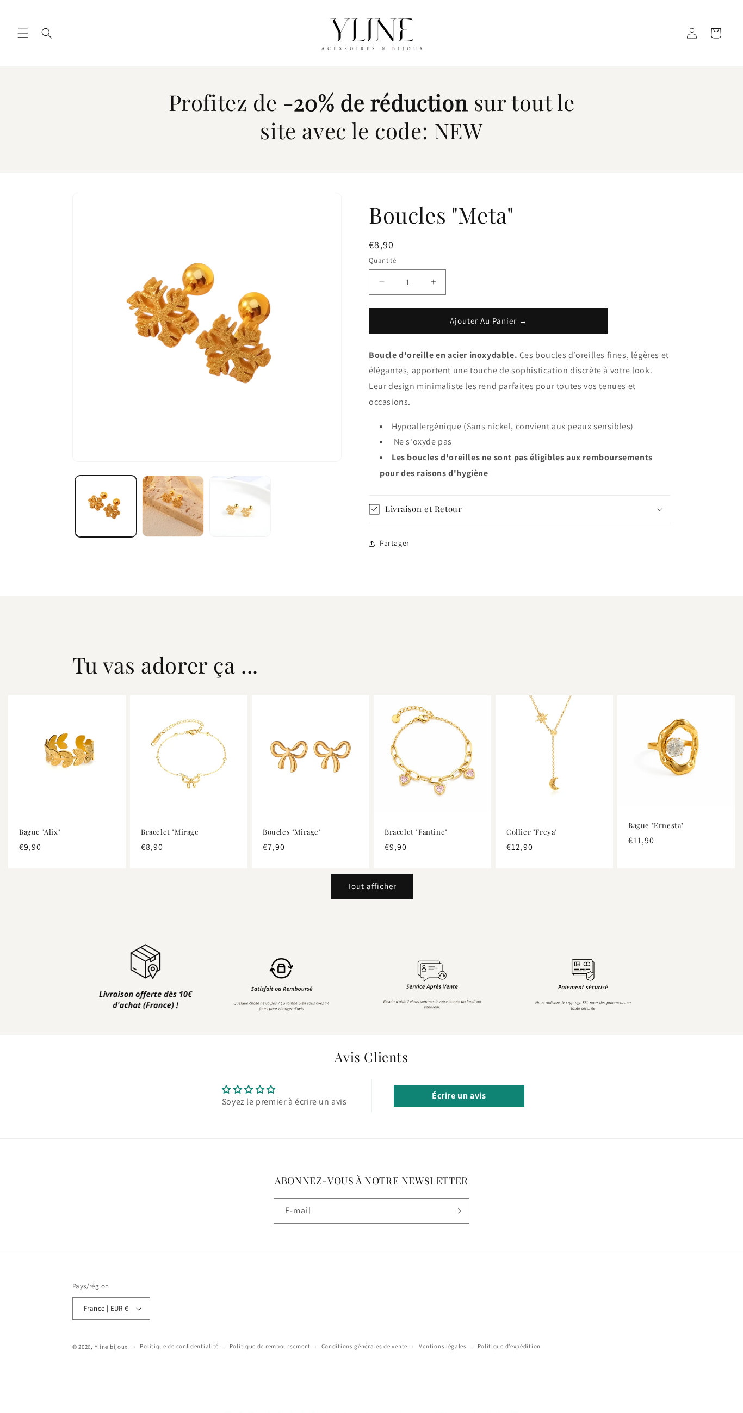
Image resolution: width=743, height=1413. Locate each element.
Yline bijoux (111, 1346)
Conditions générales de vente (364, 1346)
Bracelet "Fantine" (416, 832)
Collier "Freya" (532, 832)
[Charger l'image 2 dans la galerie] (172, 506)
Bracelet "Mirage (170, 832)
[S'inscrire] (457, 1211)
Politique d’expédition (509, 1346)
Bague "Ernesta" (656, 825)
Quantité (382, 260)
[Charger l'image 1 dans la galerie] (106, 506)
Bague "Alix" (39, 832)
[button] (23, 33)
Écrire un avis (459, 1095)
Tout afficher (372, 886)
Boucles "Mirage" (292, 832)
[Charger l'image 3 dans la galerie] (240, 506)
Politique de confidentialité (179, 1346)
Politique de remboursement (270, 1346)
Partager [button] (395, 543)
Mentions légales (442, 1346)
